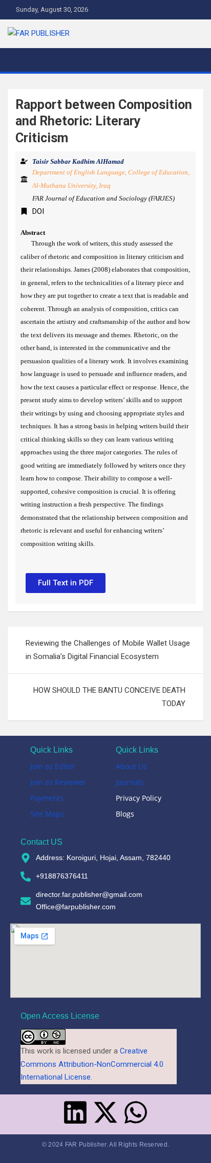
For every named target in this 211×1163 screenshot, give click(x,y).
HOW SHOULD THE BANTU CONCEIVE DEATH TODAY (109, 697)
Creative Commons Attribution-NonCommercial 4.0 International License (91, 1064)
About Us (131, 766)
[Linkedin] (75, 1112)
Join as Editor (52, 766)
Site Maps (47, 814)
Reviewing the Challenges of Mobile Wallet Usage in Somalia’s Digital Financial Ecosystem (108, 650)
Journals (130, 782)
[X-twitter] (105, 1112)
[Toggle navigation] (20, 60)
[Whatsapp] (136, 1112)
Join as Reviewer (58, 782)
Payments (47, 798)
